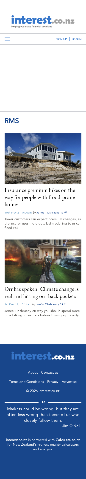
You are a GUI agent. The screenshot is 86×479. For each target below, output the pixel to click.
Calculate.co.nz (68, 440)
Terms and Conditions (26, 381)
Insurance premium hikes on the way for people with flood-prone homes (40, 197)
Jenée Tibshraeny (48, 212)
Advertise (69, 381)
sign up (61, 39)
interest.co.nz (16, 440)
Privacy (52, 381)
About (33, 372)
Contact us (49, 372)
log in (76, 39)
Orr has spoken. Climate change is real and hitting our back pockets (42, 292)
